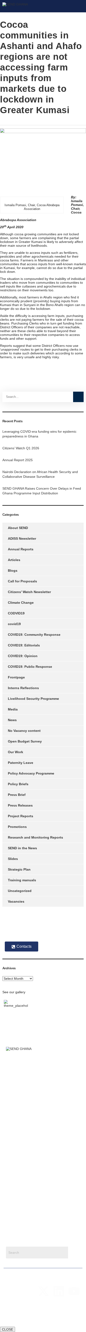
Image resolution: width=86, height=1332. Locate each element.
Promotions (17, 827)
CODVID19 (16, 613)
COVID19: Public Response (30, 666)
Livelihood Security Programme (33, 699)
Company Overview (21, 1096)
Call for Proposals (22, 581)
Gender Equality (18, 1184)
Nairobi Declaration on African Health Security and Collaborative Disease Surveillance (40, 474)
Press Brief (17, 795)
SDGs (10, 1168)
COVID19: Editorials (24, 645)
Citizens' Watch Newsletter (29, 592)
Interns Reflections (23, 688)
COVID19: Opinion (23, 656)
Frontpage (16, 677)
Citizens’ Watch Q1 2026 (20, 448)
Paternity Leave (20, 763)
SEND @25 (14, 1112)
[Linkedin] (59, 1291)
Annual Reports (20, 549)
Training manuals (22, 880)
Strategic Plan (19, 869)
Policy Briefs (18, 784)
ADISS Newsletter (22, 538)
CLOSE (7, 1329)
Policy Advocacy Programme (31, 773)
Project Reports (20, 816)
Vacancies (16, 901)
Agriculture (14, 1153)
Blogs (12, 570)
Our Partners (16, 1119)
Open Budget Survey (25, 741)
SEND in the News (22, 848)
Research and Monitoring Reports (35, 837)
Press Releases (20, 805)
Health (11, 1161)
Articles (14, 560)
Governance (15, 1176)
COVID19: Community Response (34, 634)
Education (13, 1191)
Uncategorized (20, 891)
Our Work (15, 752)
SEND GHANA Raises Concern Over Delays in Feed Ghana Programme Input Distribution (41, 491)
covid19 (14, 624)
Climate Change (21, 602)
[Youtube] (74, 1291)
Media (13, 709)
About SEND (18, 528)
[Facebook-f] (28, 1291)
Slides (13, 859)
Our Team (13, 1104)
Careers (12, 1127)
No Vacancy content (24, 731)
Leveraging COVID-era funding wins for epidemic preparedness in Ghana (39, 434)
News (12, 720)
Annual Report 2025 (17, 460)
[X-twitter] (43, 1291)
